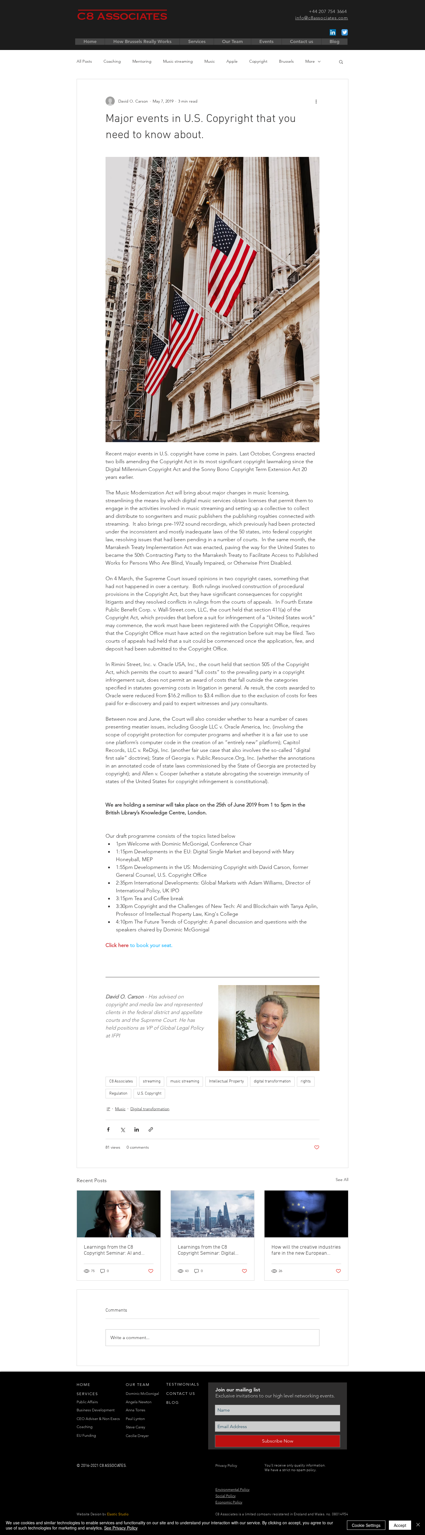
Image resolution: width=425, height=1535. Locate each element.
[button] (341, 61)
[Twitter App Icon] (344, 32)
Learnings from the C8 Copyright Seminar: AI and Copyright (112, 1250)
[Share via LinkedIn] (136, 1129)
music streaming (184, 1081)
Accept (400, 1525)
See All (342, 1179)
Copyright (258, 61)
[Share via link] (151, 1129)
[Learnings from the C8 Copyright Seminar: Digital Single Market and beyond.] (212, 1214)
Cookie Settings (366, 1525)
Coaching (112, 61)
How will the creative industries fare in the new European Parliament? (306, 1250)
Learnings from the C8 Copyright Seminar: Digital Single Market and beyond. (207, 1250)
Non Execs (111, 1419)
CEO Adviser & (89, 1419)
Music (209, 61)
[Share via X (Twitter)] (122, 1129)
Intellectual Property (226, 1081)
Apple (232, 61)
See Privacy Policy (121, 1528)
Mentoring (141, 61)
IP (108, 1108)
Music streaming (178, 61)
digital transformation (272, 1081)
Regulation (118, 1093)
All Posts (84, 61)
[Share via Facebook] (108, 1129)
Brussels (286, 61)
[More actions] (316, 101)
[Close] (418, 1525)
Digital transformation (149, 1108)
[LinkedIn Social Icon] (333, 32)
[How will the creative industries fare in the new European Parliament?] (306, 1214)
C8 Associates (121, 1081)
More (310, 61)
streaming (151, 1081)
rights (306, 1081)
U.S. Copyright (149, 1093)
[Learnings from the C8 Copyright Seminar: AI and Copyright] (118, 1214)
